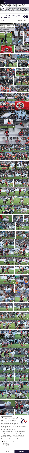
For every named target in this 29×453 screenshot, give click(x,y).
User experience (6, 444)
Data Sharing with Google (7, 445)
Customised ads (6, 443)
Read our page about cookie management (9, 438)
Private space (24, 12)
